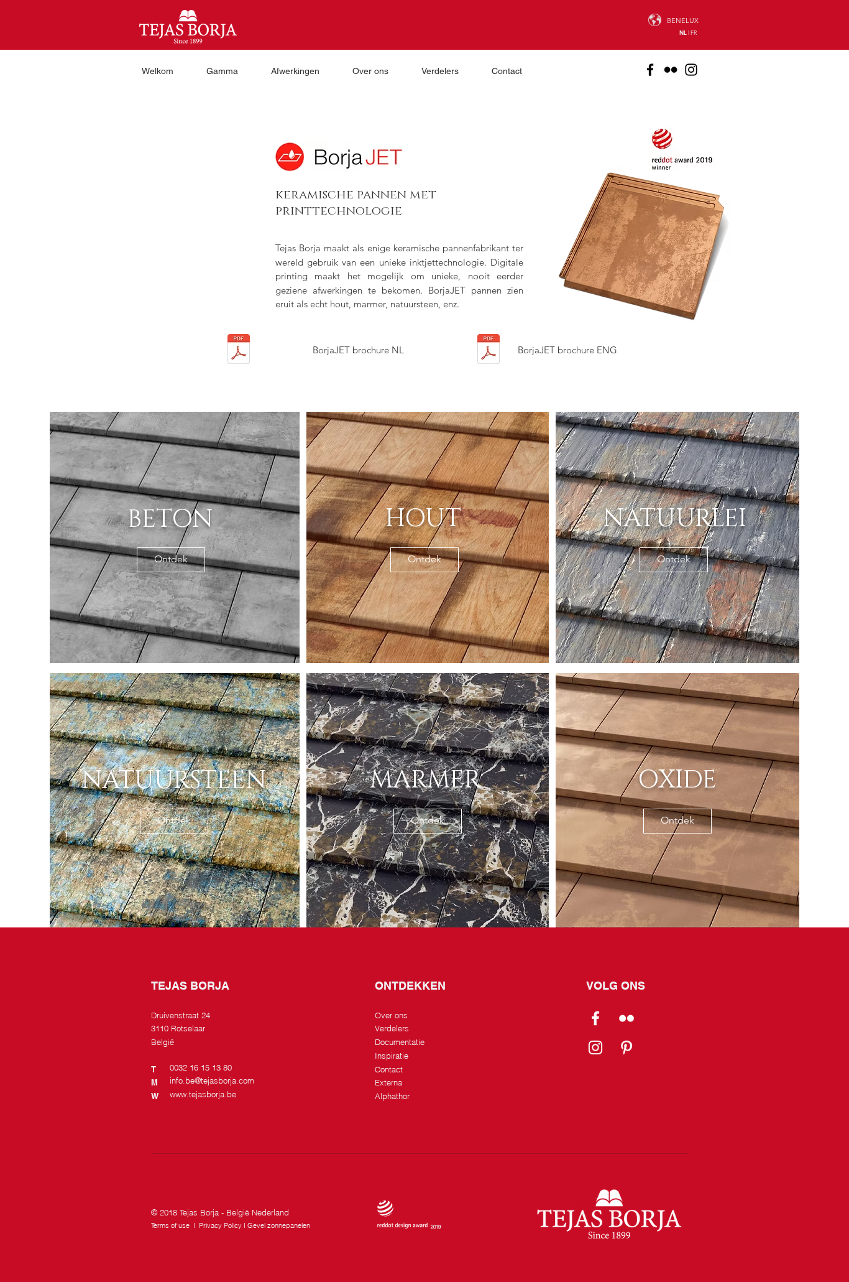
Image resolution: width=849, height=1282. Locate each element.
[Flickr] (671, 70)
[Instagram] (691, 70)
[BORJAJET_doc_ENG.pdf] (488, 350)
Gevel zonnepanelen (278, 1225)
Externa (388, 1082)
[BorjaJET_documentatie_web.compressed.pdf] (238, 350)
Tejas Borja (199, 1212)
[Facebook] (650, 70)
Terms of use (170, 1225)
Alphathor (392, 1096)
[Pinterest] (626, 1047)
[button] (229, 71)
